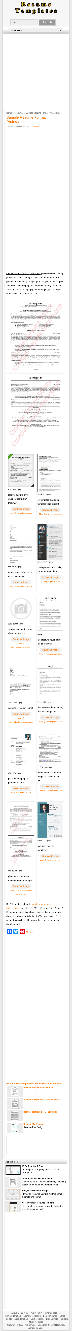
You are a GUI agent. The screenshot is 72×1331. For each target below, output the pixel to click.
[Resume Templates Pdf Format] (15, 1095)
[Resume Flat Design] (14, 1132)
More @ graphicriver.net (50, 582)
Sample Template (13, 1316)
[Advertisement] (36, 70)
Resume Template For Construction (40, 1112)
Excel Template (21, 1319)
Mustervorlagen (36, 1322)
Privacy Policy (36, 1313)
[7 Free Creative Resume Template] (13, 1211)
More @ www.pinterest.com (21, 513)
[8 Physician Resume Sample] (13, 1198)
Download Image (21, 509)
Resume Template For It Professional (41, 1100)
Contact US (23, 1313)
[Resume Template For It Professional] (15, 1108)
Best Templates (50, 1316)
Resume (19, 113)
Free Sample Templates (57, 1319)
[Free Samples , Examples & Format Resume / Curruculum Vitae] (36, 14)
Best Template (37, 1319)
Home (9, 113)
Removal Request (52, 1313)
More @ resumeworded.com (50, 791)
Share (29, 932)
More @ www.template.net (50, 860)
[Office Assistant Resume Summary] (13, 1186)
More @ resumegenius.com (50, 654)
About (14, 1313)
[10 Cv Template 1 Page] (13, 1174)
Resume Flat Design (33, 1124)
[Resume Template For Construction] (15, 1120)
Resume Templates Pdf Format (38, 1087)
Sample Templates (32, 1316)
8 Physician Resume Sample (35, 1190)
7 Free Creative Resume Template (38, 1203)
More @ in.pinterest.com (21, 793)
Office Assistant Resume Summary (39, 1178)
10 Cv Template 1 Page (33, 1166)
